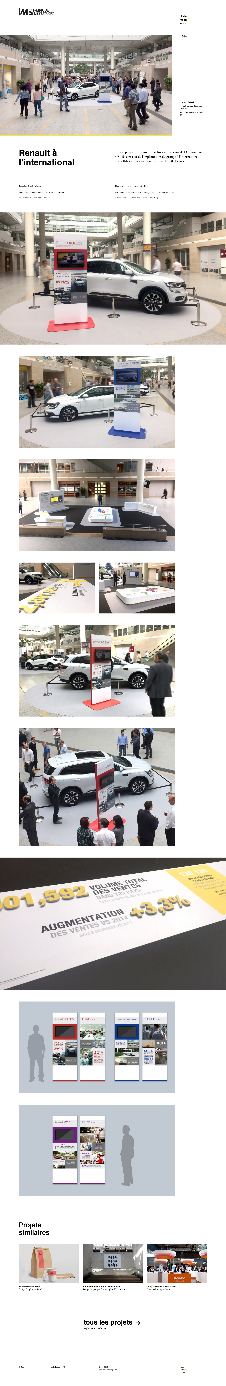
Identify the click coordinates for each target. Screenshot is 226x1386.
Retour (185, 36)
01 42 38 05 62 (105, 1367)
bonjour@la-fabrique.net (108, 1370)
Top (22, 1367)
